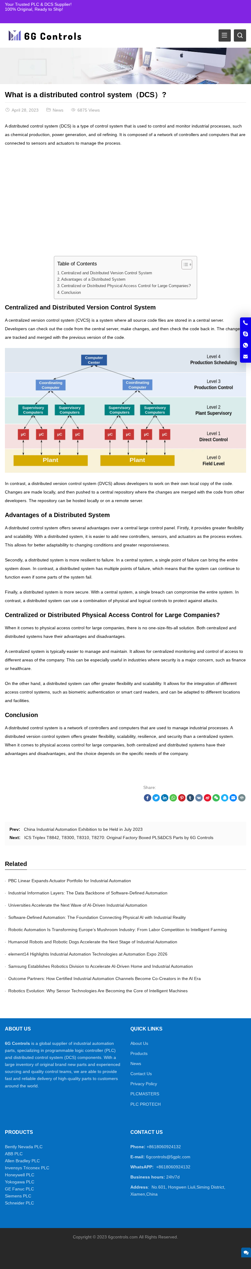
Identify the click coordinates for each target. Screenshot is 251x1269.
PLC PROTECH (145, 1104)
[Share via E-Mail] (233, 799)
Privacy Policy (143, 1083)
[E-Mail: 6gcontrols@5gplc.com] (245, 356)
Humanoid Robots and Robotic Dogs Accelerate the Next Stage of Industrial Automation (92, 941)
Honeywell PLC (19, 1174)
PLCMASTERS (144, 1093)
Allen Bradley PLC (22, 1160)
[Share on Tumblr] (190, 799)
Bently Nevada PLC (24, 1146)
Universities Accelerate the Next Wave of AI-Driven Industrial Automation (77, 905)
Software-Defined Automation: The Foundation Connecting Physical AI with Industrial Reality (97, 917)
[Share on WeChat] (216, 799)
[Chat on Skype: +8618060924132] (245, 334)
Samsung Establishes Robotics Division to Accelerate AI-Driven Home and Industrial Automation (100, 966)
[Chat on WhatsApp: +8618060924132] (245, 345)
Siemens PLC (18, 1195)
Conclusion (71, 292)
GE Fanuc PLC (19, 1188)
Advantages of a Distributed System (93, 279)
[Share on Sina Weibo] (207, 799)
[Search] (240, 35)
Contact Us (141, 1073)
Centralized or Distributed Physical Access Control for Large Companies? (126, 286)
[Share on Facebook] (147, 799)
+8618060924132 (164, 1146)
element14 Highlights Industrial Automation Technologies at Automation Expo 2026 (87, 954)
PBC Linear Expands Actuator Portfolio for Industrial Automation (69, 880)
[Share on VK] (199, 799)
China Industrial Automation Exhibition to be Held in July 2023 (83, 829)
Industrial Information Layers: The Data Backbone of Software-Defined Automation (87, 892)
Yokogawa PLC (19, 1181)
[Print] (242, 799)
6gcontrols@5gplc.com (168, 1156)
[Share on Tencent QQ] (224, 799)
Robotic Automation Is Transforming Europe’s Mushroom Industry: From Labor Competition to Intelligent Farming (117, 929)
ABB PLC (14, 1153)
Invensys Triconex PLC (27, 1167)
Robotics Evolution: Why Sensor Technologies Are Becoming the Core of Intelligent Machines (98, 990)
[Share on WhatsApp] (173, 799)
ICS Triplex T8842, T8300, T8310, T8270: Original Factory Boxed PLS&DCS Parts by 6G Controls (118, 837)
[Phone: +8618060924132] (245, 322)
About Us (139, 1043)
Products (139, 1053)
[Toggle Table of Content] (184, 264)
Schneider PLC (19, 1203)
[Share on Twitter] (156, 799)
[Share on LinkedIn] (164, 799)
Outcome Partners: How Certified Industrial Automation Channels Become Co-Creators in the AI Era (104, 978)
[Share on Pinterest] (182, 799)
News (125, 66)
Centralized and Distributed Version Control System (106, 273)
